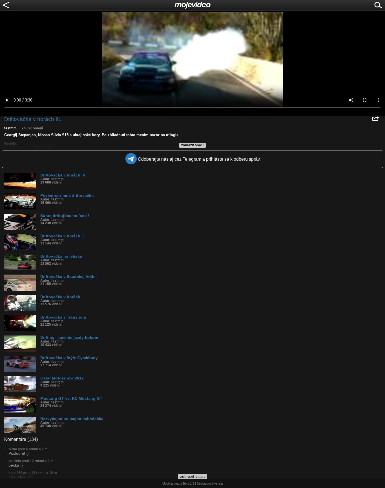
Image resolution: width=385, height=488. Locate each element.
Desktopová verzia (210, 483)
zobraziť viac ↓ (193, 145)
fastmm (10, 128)
